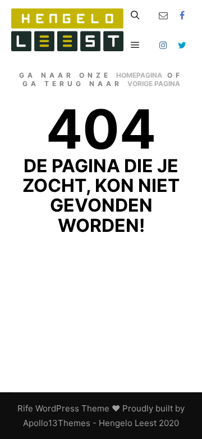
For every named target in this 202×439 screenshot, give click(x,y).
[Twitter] (182, 45)
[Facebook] (182, 15)
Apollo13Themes (56, 423)
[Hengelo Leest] (67, 30)
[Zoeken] (135, 15)
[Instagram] (163, 45)
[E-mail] (163, 15)
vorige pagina (153, 83)
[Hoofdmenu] (135, 45)
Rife (25, 408)
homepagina (139, 75)
